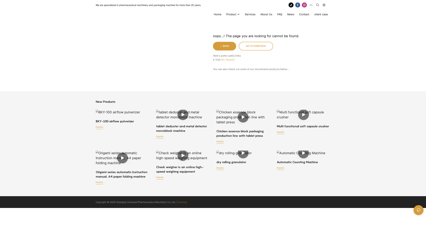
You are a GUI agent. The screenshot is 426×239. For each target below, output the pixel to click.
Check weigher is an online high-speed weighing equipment (180, 169)
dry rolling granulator (231, 162)
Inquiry (99, 126)
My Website (228, 59)
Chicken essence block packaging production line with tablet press (240, 133)
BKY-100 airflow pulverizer (115, 121)
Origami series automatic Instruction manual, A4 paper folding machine (121, 174)
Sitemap (182, 202)
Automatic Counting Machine (297, 162)
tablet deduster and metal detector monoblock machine (181, 128)
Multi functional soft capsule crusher (303, 126)
